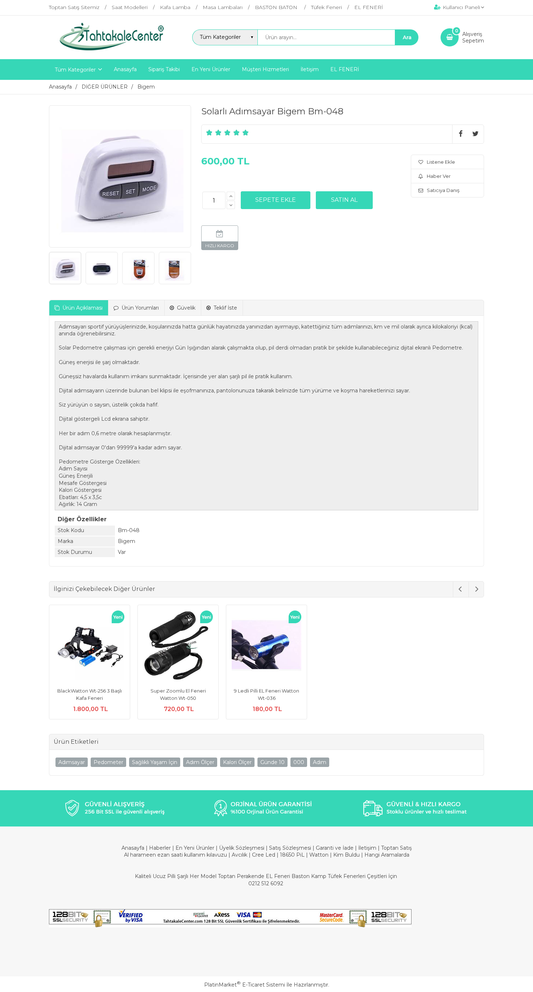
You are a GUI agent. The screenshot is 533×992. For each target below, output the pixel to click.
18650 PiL (292, 855)
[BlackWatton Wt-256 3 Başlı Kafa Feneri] (89, 646)
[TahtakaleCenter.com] (109, 52)
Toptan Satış (396, 848)
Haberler (160, 848)
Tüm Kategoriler (75, 69)
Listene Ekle (441, 162)
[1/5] (209, 132)
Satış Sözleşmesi (290, 848)
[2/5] (214, 132)
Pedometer (108, 762)
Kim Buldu (346, 855)
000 (298, 762)
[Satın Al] (344, 200)
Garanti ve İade (335, 848)
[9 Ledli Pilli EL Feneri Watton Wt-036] (266, 646)
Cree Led (263, 855)
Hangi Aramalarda (386, 855)
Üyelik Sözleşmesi (241, 848)
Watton (319, 855)
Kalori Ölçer (237, 762)
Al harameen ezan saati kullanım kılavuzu (175, 855)
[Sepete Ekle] (275, 200)
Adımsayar (71, 762)
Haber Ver (439, 176)
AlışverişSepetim (473, 37)
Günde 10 (272, 762)
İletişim (368, 848)
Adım (319, 762)
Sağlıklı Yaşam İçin (154, 762)
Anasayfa (133, 848)
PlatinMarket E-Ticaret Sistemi (244, 984)
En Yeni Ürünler (195, 848)
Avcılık (239, 855)
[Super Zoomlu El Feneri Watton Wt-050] (178, 646)
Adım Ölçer (200, 762)
